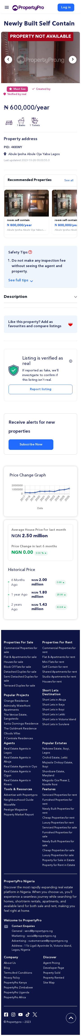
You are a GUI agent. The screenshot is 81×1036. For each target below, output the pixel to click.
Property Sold (51, 973)
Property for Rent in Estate (58, 865)
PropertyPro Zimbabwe (18, 987)
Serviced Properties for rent (59, 795)
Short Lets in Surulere (55, 724)
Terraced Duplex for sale (19, 685)
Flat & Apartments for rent (58, 657)
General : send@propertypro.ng (32, 931)
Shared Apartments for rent (59, 672)
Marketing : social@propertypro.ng (34, 936)
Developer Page (53, 968)
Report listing (40, 389)
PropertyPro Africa (15, 997)
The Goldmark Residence (20, 728)
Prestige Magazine (15, 810)
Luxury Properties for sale (58, 855)
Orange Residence (16, 701)
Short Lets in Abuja (54, 700)
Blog (7, 968)
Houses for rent (52, 681)
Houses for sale (13, 662)
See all (68, 180)
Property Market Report (19, 814)
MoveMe (10, 805)
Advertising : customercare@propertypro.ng (40, 941)
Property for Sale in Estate (58, 860)
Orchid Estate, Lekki (55, 757)
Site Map (49, 982)
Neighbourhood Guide (19, 800)
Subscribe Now (31, 444)
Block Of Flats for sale (17, 667)
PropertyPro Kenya (15, 982)
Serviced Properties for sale (59, 827)
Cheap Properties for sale (58, 850)
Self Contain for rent (55, 667)
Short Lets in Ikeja (53, 704)
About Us (10, 963)
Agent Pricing (51, 963)
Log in (66, 7)
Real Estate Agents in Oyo (20, 766)
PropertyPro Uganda (16, 992)
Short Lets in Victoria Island (59, 719)
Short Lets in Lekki (53, 714)
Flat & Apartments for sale (20, 657)
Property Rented (53, 978)
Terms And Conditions (18, 973)
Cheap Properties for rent (58, 818)
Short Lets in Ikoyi (53, 709)
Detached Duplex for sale (20, 672)
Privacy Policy (12, 978)
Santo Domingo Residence (21, 723)
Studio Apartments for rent (59, 677)
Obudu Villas (12, 733)
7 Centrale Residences (18, 738)
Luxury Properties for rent (58, 822)
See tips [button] (18, 280)
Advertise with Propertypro (21, 795)
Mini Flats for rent (53, 662)
